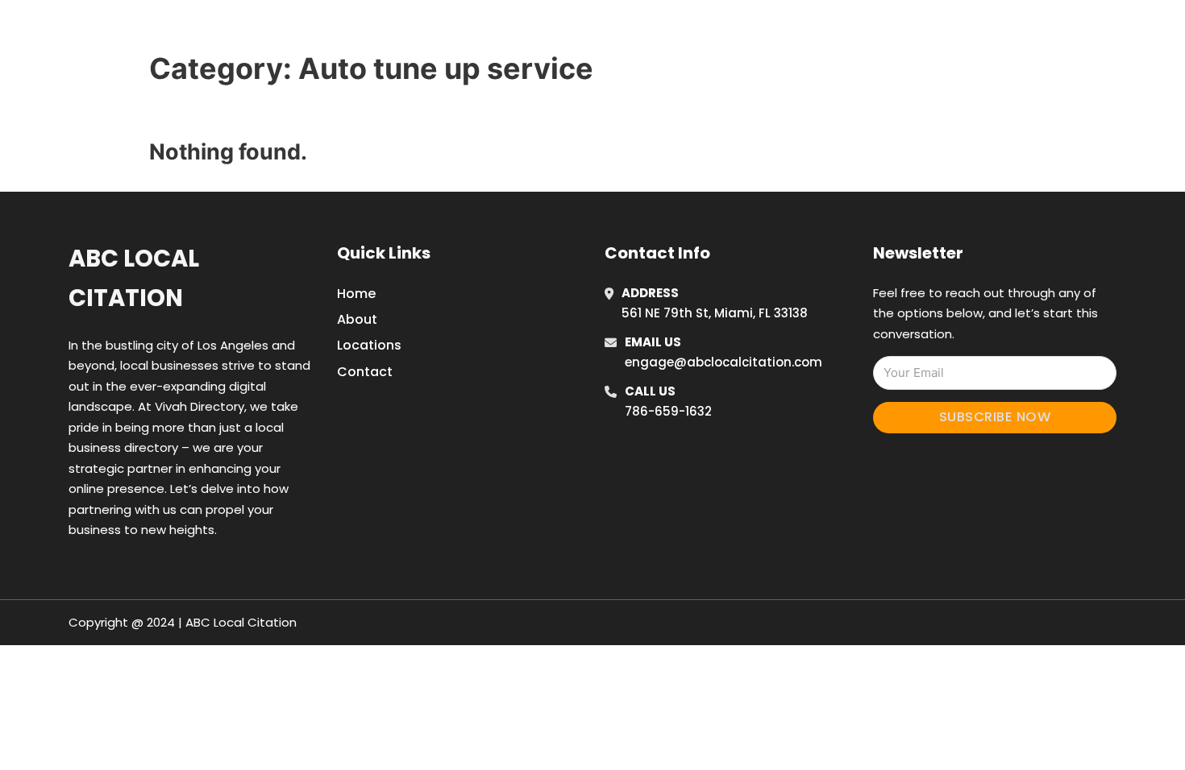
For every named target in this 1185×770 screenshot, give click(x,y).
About (357, 319)
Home (804, 31)
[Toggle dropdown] (986, 31)
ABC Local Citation (134, 278)
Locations (877, 31)
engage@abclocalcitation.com (723, 362)
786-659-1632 (668, 411)
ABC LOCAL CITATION (281, 31)
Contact (365, 371)
